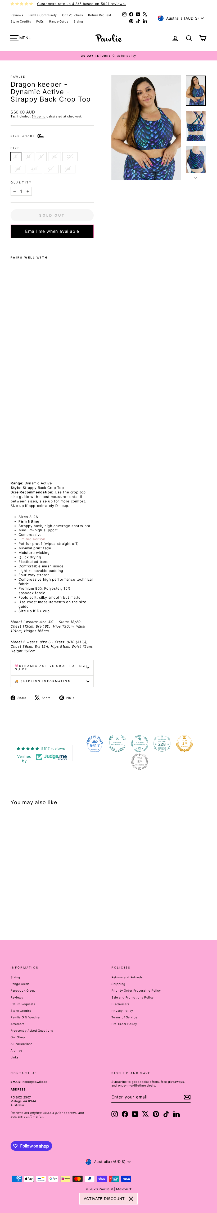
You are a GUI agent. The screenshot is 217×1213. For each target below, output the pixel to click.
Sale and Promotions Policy (132, 997)
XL (54, 156)
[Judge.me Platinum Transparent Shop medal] (139, 743)
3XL (18, 169)
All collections (22, 1044)
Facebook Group (23, 990)
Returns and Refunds (127, 977)
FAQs (40, 21)
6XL (68, 169)
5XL (51, 169)
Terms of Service (124, 1017)
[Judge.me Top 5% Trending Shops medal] (139, 761)
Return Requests (23, 1004)
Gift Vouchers (72, 15)
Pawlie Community (43, 15)
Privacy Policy (122, 1011)
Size (15, 148)
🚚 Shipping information (43, 681)
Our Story (18, 1037)
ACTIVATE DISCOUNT (104, 1199)
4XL (34, 169)
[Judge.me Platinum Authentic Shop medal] (117, 743)
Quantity (21, 182)
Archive (16, 1050)
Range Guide (58, 21)
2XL (70, 156)
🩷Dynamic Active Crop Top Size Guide (51, 667)
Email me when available (52, 231)
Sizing (78, 21)
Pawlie (18, 76)
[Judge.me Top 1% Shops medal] (184, 743)
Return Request (99, 15)
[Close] (131, 1199)
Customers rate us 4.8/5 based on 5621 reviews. (81, 4)
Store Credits (21, 21)
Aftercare (18, 1024)
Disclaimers (120, 1004)
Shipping (39, 116)
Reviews (17, 15)
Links (15, 1057)
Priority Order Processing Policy (136, 990)
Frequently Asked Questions (32, 1030)
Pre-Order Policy (124, 1024)
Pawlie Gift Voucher (25, 1017)
